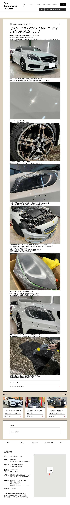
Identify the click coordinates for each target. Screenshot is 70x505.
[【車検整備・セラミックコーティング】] (35, 402)
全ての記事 (5, 14)
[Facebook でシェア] (10, 382)
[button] (65, 14)
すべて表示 (64, 394)
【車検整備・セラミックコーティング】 (35, 412)
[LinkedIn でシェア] (17, 382)
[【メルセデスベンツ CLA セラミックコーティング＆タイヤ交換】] (13, 402)
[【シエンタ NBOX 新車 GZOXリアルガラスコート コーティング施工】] (57, 402)
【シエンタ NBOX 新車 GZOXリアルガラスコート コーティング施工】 (56, 412)
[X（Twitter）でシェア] (13, 382)
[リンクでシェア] (20, 382)
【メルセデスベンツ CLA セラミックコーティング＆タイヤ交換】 (13, 412)
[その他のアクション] (59, 24)
